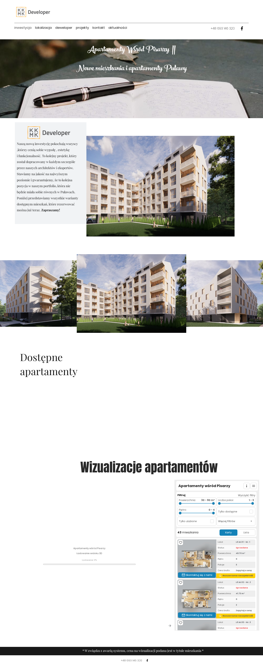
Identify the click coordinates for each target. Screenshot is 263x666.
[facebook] (242, 28)
